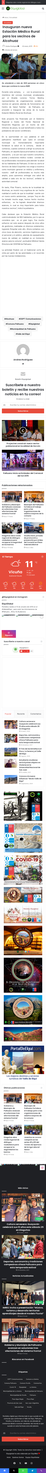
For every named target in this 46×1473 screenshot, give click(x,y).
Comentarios (35, 714)
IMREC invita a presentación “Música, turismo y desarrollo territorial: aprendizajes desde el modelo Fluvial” (23, 1310)
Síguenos (9, 635)
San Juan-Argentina (32, 1403)
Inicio (9, 1457)
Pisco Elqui (30, 1399)
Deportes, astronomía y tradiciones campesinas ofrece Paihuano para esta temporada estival (29, 739)
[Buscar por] (43, 9)
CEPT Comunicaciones (30, 319)
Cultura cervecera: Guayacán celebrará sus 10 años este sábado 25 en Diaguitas (29, 725)
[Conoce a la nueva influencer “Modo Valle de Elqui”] (10, 779)
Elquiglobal (35, 324)
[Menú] (3, 9)
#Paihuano (6, 612)
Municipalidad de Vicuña (18, 1395)
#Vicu (13, 612)
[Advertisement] (23, 36)
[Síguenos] (42, 1167)
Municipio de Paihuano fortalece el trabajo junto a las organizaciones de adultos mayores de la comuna (34, 510)
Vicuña (29, 1407)
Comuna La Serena (32, 1379)
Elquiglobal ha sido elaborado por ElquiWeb (22, 1453)
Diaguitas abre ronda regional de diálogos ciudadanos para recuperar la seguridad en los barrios (12, 540)
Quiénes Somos (18, 1457)
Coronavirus (38, 1383)
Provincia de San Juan (14, 1403)
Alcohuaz (10, 319)
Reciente (21, 714)
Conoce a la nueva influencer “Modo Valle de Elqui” (30, 778)
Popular (8, 714)
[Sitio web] (23, 363)
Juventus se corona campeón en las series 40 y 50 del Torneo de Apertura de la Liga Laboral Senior (32, 1143)
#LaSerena (22, 612)
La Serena (33, 1387)
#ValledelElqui (7, 609)
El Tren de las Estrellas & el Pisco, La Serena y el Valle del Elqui (30, 751)
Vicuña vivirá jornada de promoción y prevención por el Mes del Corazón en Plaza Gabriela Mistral (33, 540)
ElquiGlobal (7, 604)
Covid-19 (13, 1387)
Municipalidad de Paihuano (23, 329)
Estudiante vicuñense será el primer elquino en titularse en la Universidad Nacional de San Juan (29, 765)
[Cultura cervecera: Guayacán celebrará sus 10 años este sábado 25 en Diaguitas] (10, 724)
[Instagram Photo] (9, 621)
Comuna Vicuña (25, 1383)
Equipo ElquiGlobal (32, 1457)
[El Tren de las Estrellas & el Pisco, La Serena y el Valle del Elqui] (10, 752)
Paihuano (33, 1395)
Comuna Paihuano (15, 324)
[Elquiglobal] (15, 8)
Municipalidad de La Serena (12, 1391)
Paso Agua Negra (17, 1399)
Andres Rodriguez (23, 359)
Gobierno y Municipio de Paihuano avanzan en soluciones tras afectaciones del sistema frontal (11, 509)
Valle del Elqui (23, 334)
